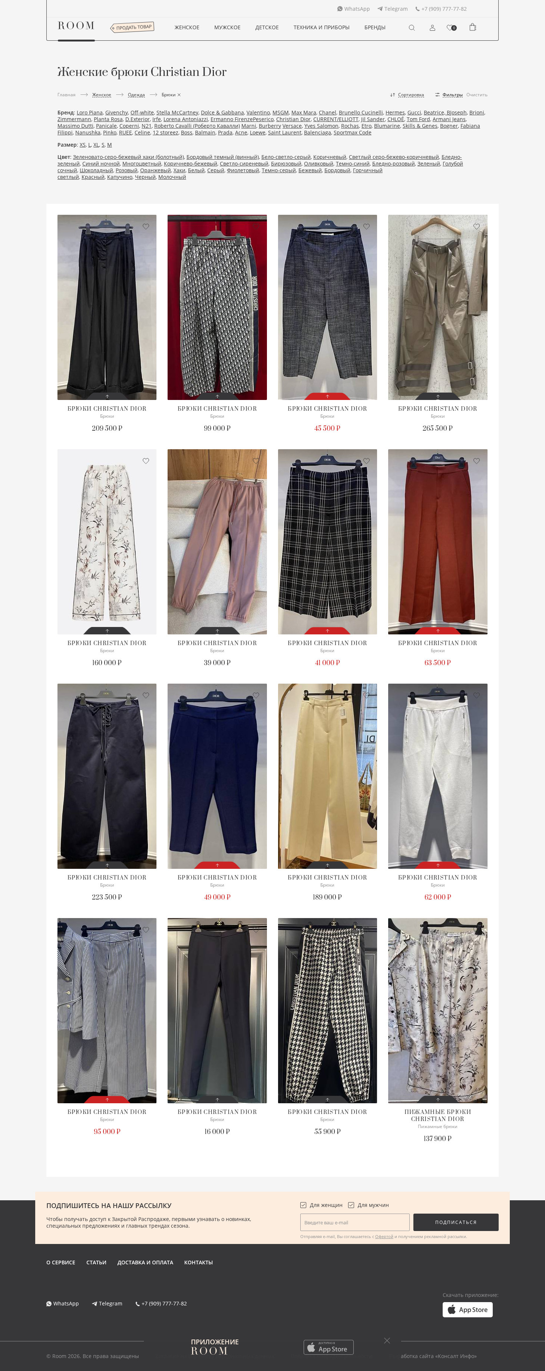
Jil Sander (373, 119)
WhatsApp (357, 8)
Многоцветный (141, 163)
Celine (142, 132)
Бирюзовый (286, 163)
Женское (187, 27)
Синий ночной (101, 163)
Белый (196, 170)
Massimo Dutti (75, 125)
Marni (248, 125)
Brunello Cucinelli (361, 112)
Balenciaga (317, 132)
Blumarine (387, 125)
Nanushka (87, 132)
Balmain (205, 132)
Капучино (119, 176)
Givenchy (116, 112)
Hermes (395, 112)
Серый (215, 170)
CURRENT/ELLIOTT (336, 119)
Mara (309, 112)
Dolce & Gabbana (222, 112)
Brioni (476, 112)
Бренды (375, 27)
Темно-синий (353, 163)
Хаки (179, 170)
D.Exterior (137, 119)
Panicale (106, 125)
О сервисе (60, 1262)
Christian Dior (293, 119)
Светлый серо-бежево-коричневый (394, 156)
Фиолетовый (243, 170)
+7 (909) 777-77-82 (444, 8)
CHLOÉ (395, 119)
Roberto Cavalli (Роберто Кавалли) (197, 125)
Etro (366, 125)
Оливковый (318, 163)
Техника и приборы (322, 27)
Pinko (109, 132)
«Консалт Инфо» (456, 1356)
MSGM (280, 112)
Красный (93, 176)
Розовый (127, 170)
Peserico (263, 119)
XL (96, 144)
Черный (145, 176)
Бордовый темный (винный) (222, 156)
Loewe (257, 132)
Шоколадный (96, 170)
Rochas (350, 125)
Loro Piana (90, 112)
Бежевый (310, 170)
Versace (292, 125)
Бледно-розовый (393, 163)
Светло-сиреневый (244, 163)
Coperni (129, 125)
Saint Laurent (284, 132)
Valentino (258, 112)
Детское (267, 27)
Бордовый (337, 170)
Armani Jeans (449, 119)
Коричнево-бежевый (190, 163)
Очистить (477, 94)
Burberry (270, 125)
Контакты (198, 1262)
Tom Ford (418, 119)
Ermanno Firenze (232, 119)
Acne (241, 132)
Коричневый (329, 156)
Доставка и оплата (145, 1262)
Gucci (414, 112)
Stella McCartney (177, 112)
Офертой (384, 1236)
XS (83, 144)
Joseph (458, 112)
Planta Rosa (108, 119)
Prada (225, 132)
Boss (186, 132)
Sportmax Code (352, 132)
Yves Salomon (321, 125)
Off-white (142, 112)
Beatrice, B (437, 112)
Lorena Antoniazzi (186, 119)
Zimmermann (74, 119)
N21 (147, 125)
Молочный (172, 176)
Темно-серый (279, 170)
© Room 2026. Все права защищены (92, 1356)
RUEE (125, 132)
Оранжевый (155, 170)
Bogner (449, 125)
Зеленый (428, 163)
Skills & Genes (420, 125)
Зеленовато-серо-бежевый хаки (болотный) (128, 156)
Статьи (96, 1262)
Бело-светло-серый (286, 156)
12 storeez (165, 132)
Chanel (327, 112)
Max (297, 112)
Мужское (227, 27)
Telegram (396, 8)
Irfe (156, 119)
